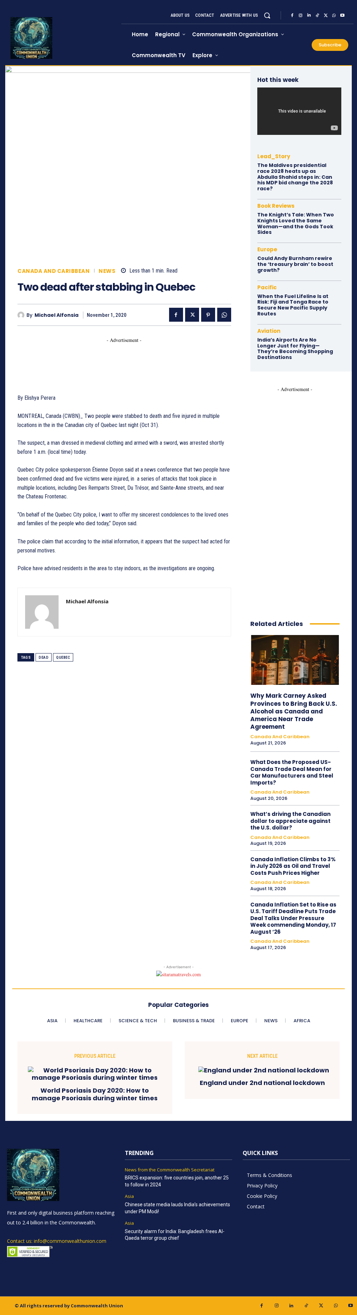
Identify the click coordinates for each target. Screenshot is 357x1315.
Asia (129, 1196)
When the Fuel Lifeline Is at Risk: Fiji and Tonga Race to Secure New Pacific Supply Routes (292, 305)
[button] (267, 15)
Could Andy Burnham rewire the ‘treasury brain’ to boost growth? (295, 264)
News (107, 271)
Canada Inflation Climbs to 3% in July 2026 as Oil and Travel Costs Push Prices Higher (293, 866)
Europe (267, 249)
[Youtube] (342, 15)
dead (43, 657)
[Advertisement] (144, 359)
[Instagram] (300, 15)
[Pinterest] (208, 315)
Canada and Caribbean (53, 271)
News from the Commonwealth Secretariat (169, 1170)
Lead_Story (273, 156)
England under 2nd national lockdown (262, 1083)
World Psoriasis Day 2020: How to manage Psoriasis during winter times (95, 1094)
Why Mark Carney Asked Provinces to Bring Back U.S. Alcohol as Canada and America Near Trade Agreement (293, 711)
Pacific (267, 287)
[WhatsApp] (334, 15)
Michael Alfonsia (56, 315)
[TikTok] (317, 15)
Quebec (63, 657)
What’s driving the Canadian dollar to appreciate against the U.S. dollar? (290, 820)
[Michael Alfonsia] (21, 315)
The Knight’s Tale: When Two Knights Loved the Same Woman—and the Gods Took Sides (295, 223)
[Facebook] (292, 15)
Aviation (268, 331)
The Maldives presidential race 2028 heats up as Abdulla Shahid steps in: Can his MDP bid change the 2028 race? (295, 177)
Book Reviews (276, 205)
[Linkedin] (309, 15)
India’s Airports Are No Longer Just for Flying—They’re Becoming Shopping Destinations (295, 348)
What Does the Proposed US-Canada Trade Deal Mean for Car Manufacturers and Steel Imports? (291, 772)
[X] (325, 15)
